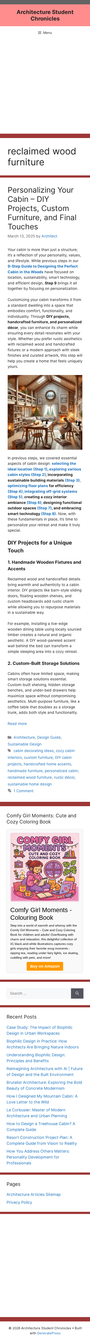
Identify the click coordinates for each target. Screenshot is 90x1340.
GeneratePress (49, 1333)
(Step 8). (49, 514)
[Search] (77, 993)
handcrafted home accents (47, 764)
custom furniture (38, 757)
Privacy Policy (19, 1202)
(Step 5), (15, 497)
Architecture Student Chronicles (45, 15)
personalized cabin (61, 771)
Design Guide (49, 737)
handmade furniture (25, 771)
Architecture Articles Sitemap (34, 1194)
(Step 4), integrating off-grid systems (42, 491)
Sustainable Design (25, 744)
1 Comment (23, 791)
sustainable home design (30, 784)
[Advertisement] (45, 86)
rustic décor (64, 777)
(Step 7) (44, 508)
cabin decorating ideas (34, 751)
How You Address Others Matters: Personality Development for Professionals (38, 1157)
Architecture (24, 737)
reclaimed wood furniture (30, 777)
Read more (17, 723)
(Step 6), (34, 502)
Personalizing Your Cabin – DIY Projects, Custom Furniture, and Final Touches (42, 208)
